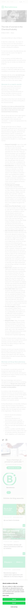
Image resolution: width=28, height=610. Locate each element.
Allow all (14, 599)
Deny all (14, 603)
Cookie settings (14, 606)
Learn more (6, 595)
